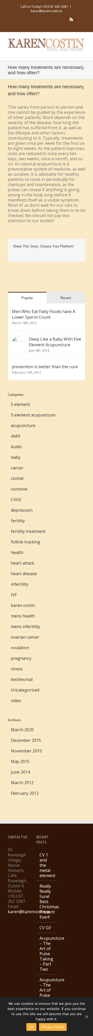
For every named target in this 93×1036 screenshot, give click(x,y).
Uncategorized (25, 690)
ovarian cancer (25, 637)
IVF (14, 594)
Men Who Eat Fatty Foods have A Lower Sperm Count (43, 314)
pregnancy (21, 658)
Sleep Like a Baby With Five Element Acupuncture (55, 342)
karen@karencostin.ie (46, 11)
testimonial (22, 679)
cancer (17, 467)
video (16, 700)
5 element (20, 404)
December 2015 (26, 740)
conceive (19, 489)
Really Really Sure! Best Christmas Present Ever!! (47, 902)
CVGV (16, 499)
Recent (65, 298)
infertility (19, 584)
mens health (23, 616)
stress (17, 668)
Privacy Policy (53, 1027)
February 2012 (25, 793)
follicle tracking (25, 541)
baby (15, 457)
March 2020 (22, 730)
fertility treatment (28, 531)
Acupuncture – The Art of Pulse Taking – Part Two (47, 954)
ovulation (20, 647)
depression (22, 510)
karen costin (23, 605)
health (17, 552)
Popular (27, 298)
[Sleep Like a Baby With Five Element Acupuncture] (18, 339)
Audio (16, 446)
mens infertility (25, 626)
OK (31, 1027)
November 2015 (26, 751)
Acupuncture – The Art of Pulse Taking (47, 990)
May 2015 (20, 761)
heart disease (24, 573)
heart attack (22, 563)
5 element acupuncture (33, 414)
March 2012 (22, 782)
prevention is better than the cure (45, 367)
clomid (17, 478)
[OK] (86, 1016)
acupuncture (23, 425)
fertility (18, 520)
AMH (15, 436)
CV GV (45, 927)
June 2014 (20, 772)
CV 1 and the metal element (47, 865)
